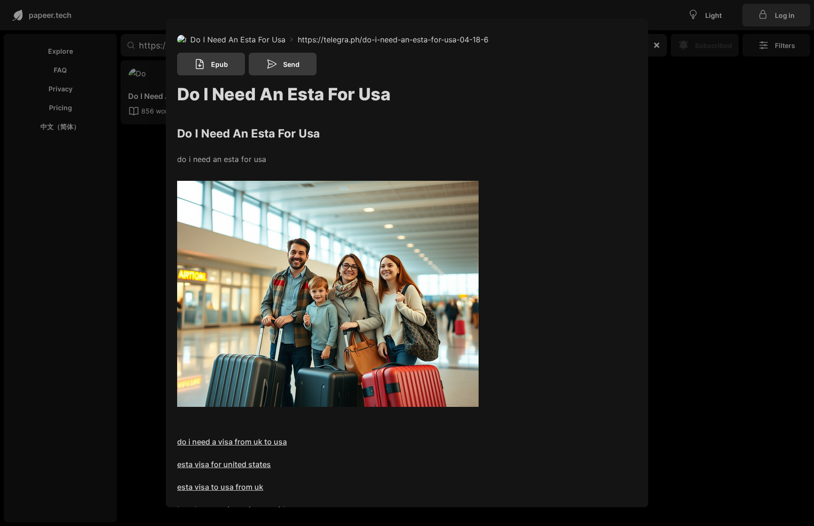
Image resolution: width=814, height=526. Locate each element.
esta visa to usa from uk (220, 487)
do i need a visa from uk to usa (232, 441)
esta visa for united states (224, 464)
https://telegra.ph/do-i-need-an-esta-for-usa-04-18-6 (393, 39)
